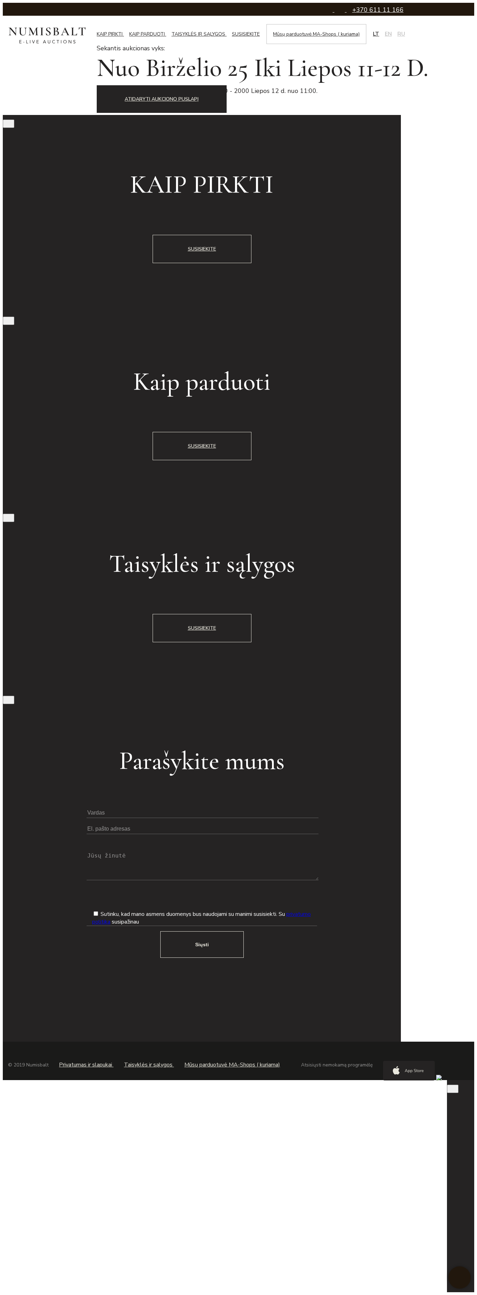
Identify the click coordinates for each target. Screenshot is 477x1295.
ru (401, 34)
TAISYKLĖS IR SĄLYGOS (199, 34)
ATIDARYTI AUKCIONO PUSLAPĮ (162, 99)
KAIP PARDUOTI (147, 34)
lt (376, 34)
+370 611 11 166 (378, 10)
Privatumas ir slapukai (86, 1065)
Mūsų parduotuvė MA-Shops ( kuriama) (316, 34)
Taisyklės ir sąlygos (149, 1065)
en (388, 34)
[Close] (8, 124)
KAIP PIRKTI (110, 34)
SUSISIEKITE (246, 34)
